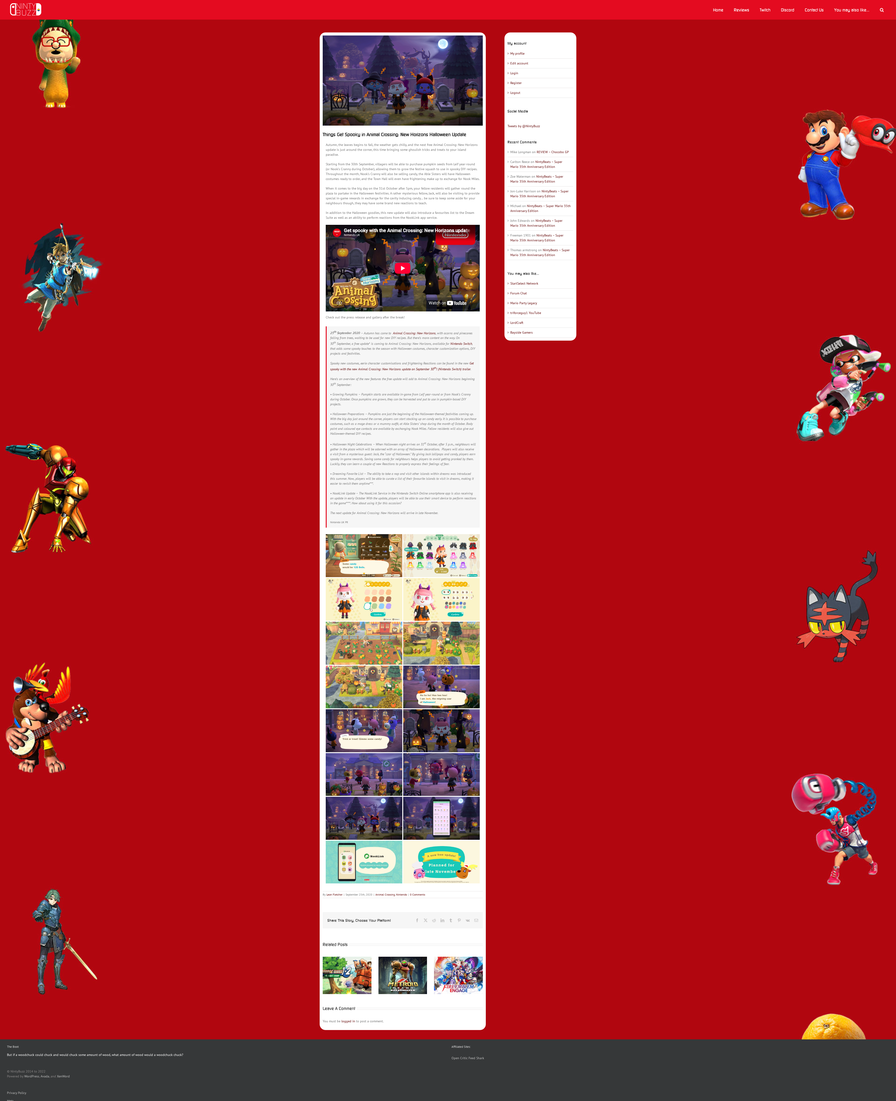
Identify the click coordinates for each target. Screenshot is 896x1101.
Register (516, 83)
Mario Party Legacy (523, 303)
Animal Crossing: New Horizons (414, 333)
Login (514, 73)
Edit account (519, 63)
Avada (45, 1076)
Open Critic (460, 1058)
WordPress (31, 1076)
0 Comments (417, 894)
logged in (348, 1021)
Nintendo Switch (461, 344)
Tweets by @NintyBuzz (524, 126)
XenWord (63, 1076)
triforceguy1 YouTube (525, 313)
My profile (517, 53)
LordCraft (516, 323)
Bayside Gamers (521, 332)
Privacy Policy (16, 1093)
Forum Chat (518, 293)
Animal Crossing (385, 894)
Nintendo (401, 894)
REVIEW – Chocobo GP (553, 152)
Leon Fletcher (334, 894)
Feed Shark (476, 1058)
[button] (882, 10)
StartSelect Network (524, 283)
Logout (515, 93)
